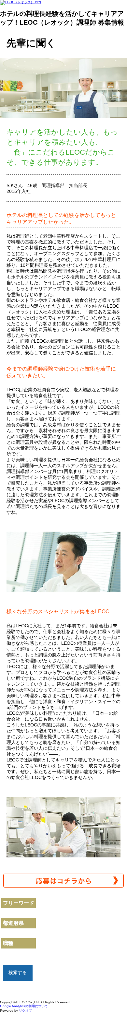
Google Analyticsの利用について (24, 1006)
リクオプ (25, 1010)
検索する (17, 972)
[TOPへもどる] (112, 997)
